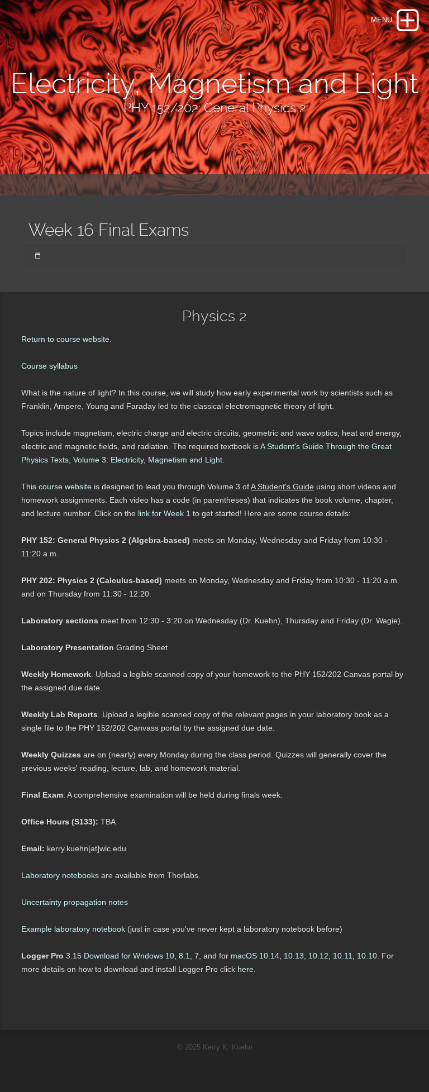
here (245, 969)
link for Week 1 (163, 513)
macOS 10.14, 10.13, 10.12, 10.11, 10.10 (304, 955)
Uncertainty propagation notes (74, 902)
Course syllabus (49, 365)
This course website (57, 486)
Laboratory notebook (58, 875)
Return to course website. (66, 339)
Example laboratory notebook (73, 928)
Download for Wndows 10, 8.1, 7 (141, 955)
